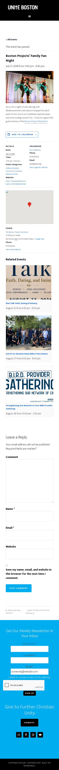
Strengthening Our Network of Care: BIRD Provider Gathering (29, 407)
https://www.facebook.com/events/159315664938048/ (16, 182)
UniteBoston (29, 7)
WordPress (29, 765)
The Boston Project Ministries (17, 232)
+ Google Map (39, 239)
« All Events (11, 39)
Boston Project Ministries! (36, 121)
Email (10, 528)
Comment (12, 457)
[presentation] (28, 282)
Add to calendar (22, 134)
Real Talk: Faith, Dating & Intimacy (21, 303)
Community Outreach (14, 171)
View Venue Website (13, 249)
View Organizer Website (38, 167)
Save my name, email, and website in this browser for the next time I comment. (28, 574)
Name (10, 509)
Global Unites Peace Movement (13, 611)
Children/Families (12, 168)
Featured (9, 174)
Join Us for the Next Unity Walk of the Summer (27, 353)
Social (15, 174)
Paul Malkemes (35, 150)
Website (11, 547)
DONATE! (29, 722)
